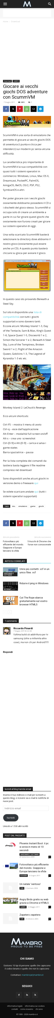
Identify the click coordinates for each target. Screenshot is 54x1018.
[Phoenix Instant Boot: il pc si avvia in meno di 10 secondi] (10, 845)
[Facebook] (6, 109)
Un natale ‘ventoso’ (30, 884)
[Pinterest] (20, 109)
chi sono (39, 1009)
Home (5, 21)
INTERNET (7, 589)
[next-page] (10, 612)
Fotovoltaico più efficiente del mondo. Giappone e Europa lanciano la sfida (13, 546)
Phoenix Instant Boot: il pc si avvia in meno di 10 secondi (34, 847)
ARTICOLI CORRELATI (15, 561)
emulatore (22, 506)
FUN (21, 888)
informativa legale (14, 1006)
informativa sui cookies (35, 1006)
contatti (14, 1009)
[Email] (34, 109)
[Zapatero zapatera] (10, 918)
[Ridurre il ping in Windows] (10, 586)
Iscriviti (11, 817)
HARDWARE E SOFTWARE (9, 574)
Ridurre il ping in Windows (34, 583)
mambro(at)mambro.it (33, 974)
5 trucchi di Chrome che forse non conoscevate (39, 543)
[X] (13, 109)
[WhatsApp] (27, 109)
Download (15, 21)
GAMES (16, 81)
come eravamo (26, 1009)
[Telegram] (41, 109)
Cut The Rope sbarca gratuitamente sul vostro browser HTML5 (33, 601)
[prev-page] (5, 612)
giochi (41, 506)
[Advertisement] (27, 13)
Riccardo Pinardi (23, 628)
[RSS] (27, 995)
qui (36, 483)
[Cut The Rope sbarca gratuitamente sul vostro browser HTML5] (10, 600)
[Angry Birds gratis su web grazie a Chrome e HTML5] (10, 901)
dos (13, 506)
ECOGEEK (23, 875)
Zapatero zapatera (30, 914)
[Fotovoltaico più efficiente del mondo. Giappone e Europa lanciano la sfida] (10, 866)
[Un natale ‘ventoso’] (10, 887)
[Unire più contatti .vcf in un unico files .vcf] (10, 571)
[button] (5, 4)
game (32, 506)
